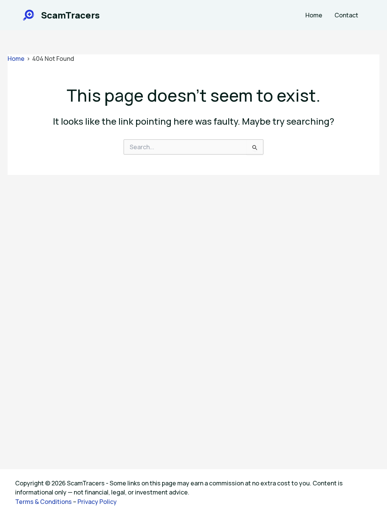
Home (313, 15)
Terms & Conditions (43, 501)
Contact (346, 15)
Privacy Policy (97, 501)
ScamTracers (70, 15)
